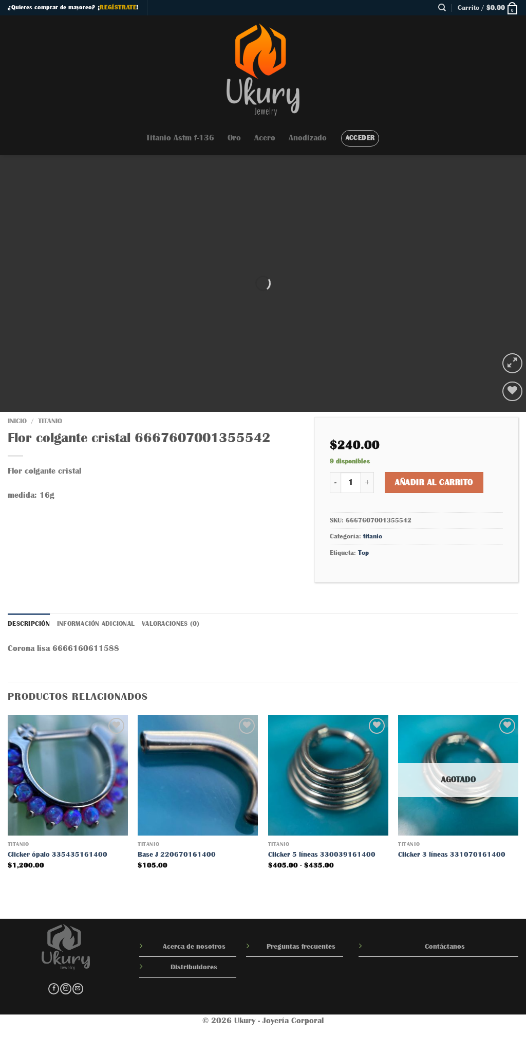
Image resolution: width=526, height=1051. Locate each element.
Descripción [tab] (29, 623)
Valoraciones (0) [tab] (170, 623)
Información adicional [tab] (96, 623)
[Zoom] (512, 363)
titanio (50, 421)
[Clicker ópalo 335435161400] (68, 775)
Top (363, 552)
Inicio (17, 421)
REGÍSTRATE (118, 7)
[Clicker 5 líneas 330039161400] (328, 775)
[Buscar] (442, 8)
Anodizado (308, 138)
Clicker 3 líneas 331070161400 (451, 854)
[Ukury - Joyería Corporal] (263, 68)
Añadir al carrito (434, 482)
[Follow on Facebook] (53, 989)
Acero (264, 138)
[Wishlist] (512, 392)
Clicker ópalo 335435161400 (57, 854)
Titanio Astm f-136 (180, 138)
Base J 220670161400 (177, 854)
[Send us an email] (77, 989)
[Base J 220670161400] (198, 775)
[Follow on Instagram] (65, 989)
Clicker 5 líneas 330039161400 (321, 854)
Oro (234, 138)
